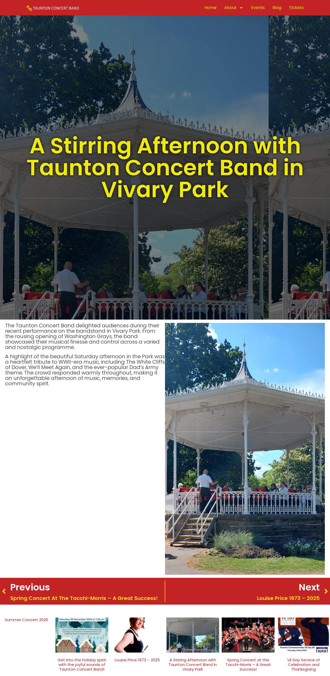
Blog (277, 8)
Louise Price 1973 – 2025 (137, 660)
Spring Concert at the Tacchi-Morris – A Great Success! (248, 664)
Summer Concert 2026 (26, 619)
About (230, 8)
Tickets (296, 8)
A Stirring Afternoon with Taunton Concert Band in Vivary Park (193, 664)
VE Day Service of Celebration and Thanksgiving (303, 664)
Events (258, 8)
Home (210, 8)
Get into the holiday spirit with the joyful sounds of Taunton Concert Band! (81, 664)
